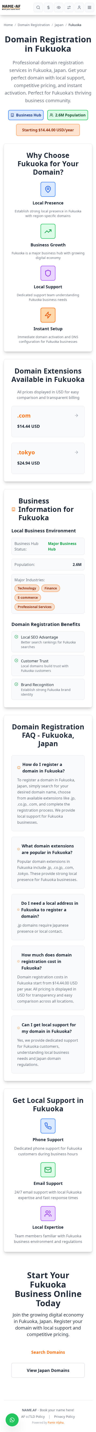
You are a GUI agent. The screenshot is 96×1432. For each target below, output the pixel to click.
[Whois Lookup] (58, 7)
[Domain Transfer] (69, 7)
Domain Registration (34, 25)
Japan (59, 25)
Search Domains (48, 1352)
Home (8, 25)
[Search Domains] (38, 7)
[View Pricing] (48, 7)
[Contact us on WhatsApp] (12, 1419)
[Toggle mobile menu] (89, 7)
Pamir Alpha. (56, 1423)
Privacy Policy (64, 1416)
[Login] (79, 7)
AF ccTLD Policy (33, 1416)
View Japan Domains (48, 1370)
